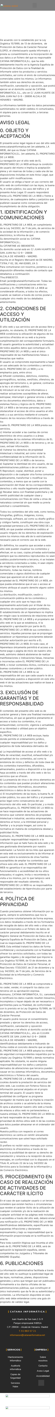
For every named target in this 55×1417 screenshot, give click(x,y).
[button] (35, 5)
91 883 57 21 (28, 1331)
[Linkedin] (41, 1383)
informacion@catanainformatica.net (27, 1335)
